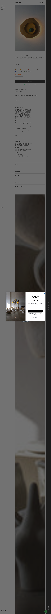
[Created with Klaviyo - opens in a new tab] (25, 321)
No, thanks (35, 317)
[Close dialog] (44, 293)
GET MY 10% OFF (35, 311)
